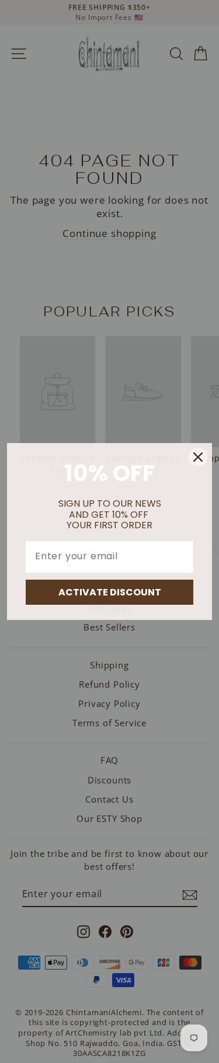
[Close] (198, 457)
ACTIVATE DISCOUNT (109, 592)
